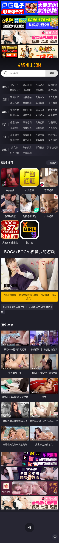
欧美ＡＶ (40, 97)
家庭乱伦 (27, 134)
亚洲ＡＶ (14, 97)
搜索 (52, 73)
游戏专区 (52, 84)
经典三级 (27, 115)
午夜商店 (27, 147)
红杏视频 (14, 152)
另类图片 (52, 127)
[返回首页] (55, 537)
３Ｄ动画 (52, 97)
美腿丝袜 (14, 127)
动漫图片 (52, 122)
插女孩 (14, 147)
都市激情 (14, 134)
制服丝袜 (14, 115)
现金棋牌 (40, 90)
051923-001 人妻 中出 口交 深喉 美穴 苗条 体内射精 (27, 309)
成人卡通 (40, 109)
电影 (4, 112)
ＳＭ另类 (52, 102)
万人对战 (40, 84)
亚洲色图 (27, 122)
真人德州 (27, 84)
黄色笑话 (40, 140)
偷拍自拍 (27, 109)
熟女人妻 (14, 102)
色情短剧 (27, 152)
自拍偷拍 (27, 97)
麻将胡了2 (15, 90)
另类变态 (52, 115)
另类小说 (27, 140)
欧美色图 (40, 122)
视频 (4, 99)
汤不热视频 (52, 147)
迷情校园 (14, 140)
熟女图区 (40, 127)
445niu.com (29, 65)
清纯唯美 (27, 127)
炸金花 (27, 90)
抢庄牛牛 (52, 90)
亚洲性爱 (14, 109)
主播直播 (40, 102)
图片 (4, 124)
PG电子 (14, 84)
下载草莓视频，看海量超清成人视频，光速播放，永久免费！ (29, 296)
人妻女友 (40, 134)
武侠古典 (52, 134)
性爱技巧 (52, 140)
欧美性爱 (52, 109)
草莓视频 (40, 147)
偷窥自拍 (14, 122)
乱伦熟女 (40, 115)
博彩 (4, 87)
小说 (4, 137)
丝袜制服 (27, 102)
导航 (4, 149)
